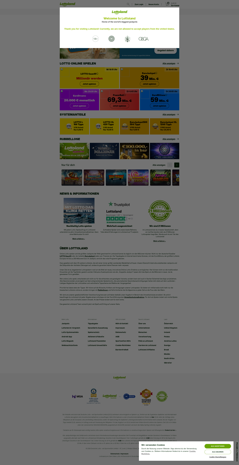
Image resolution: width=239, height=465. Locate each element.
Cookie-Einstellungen (217, 457)
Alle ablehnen (217, 452)
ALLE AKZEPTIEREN (217, 446)
